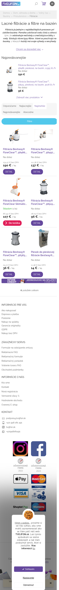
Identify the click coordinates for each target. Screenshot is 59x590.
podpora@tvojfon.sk (16, 418)
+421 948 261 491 (14, 422)
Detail (9, 172)
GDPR (4, 329)
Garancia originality (11, 325)
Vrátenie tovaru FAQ (11, 365)
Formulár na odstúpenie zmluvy (17, 347)
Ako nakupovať (9, 310)
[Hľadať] (36, 4)
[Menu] (52, 4)
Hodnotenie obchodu (12, 400)
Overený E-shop (10, 405)
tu (34, 548)
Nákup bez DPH (9, 333)
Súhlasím (29, 569)
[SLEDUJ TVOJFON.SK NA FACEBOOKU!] (38, 448)
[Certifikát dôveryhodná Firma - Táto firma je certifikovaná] (20, 465)
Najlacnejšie (25, 106)
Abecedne (28, 112)
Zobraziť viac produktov (28, 97)
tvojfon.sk (10, 427)
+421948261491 (13, 431)
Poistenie (6, 318)
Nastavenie (28, 578)
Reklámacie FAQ (10, 352)
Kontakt (5, 387)
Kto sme (6, 382)
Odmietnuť (28, 585)
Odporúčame (9, 106)
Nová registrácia (10, 391)
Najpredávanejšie (11, 112)
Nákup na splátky (10, 322)
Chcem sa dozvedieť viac (28, 49)
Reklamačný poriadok (12, 361)
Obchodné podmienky (13, 370)
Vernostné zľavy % (10, 396)
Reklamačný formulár (12, 356)
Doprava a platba (10, 314)
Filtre (29, 121)
